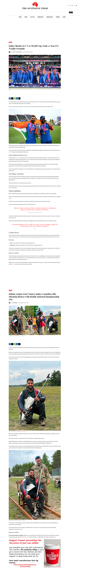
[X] (74, 5)
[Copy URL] (19, 98)
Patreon (13, 264)
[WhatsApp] (15, 98)
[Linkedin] (72, 5)
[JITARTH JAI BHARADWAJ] (10, 52)
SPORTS (10, 42)
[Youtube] (76, 5)
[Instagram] (70, 5)
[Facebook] (68, 5)
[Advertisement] (45, 30)
